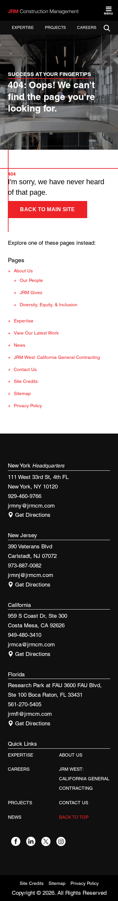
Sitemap (22, 393)
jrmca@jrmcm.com (31, 644)
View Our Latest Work (36, 333)
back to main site (47, 209)
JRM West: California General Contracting (57, 357)
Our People (31, 280)
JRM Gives (31, 292)
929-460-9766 (24, 496)
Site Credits (26, 381)
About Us (23, 270)
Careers (86, 27)
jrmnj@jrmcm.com (30, 575)
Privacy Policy (28, 405)
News (19, 345)
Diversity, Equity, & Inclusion (48, 304)
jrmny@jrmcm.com (31, 505)
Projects (55, 27)
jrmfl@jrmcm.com (30, 714)
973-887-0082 (24, 565)
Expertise (23, 27)
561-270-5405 (24, 704)
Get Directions (31, 515)
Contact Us (25, 369)
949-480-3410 (24, 635)
